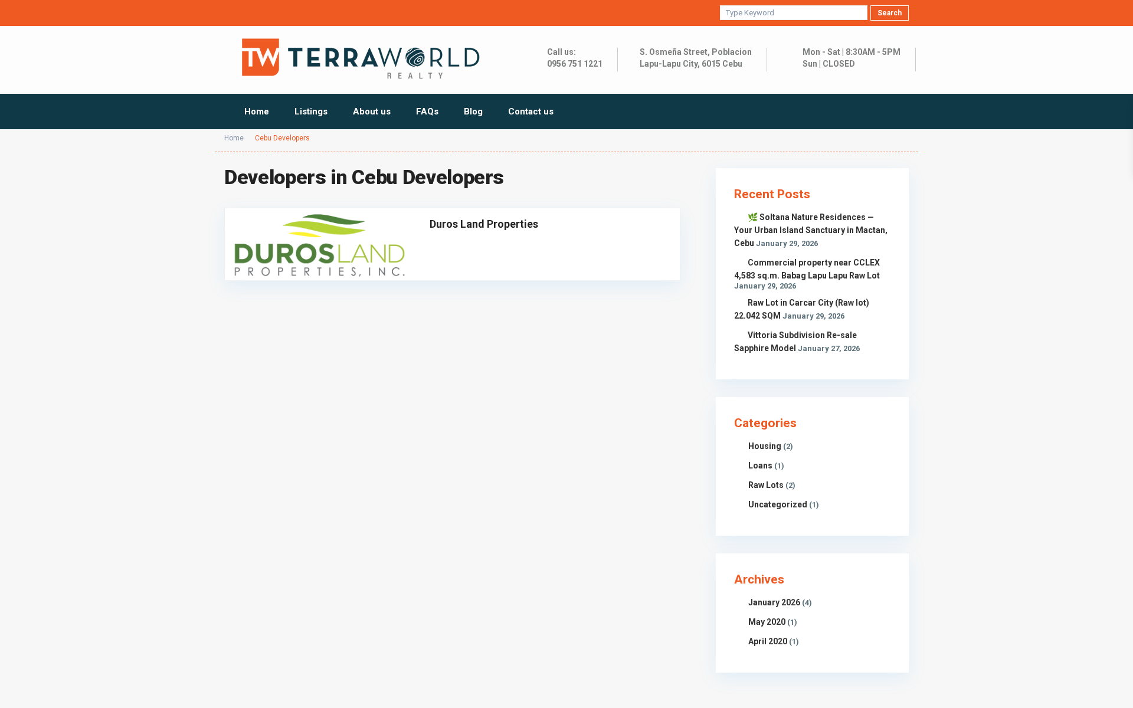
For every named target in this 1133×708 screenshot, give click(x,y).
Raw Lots (766, 485)
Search (889, 13)
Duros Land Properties (484, 224)
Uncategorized (777, 504)
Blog (473, 111)
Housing (764, 446)
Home (256, 111)
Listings (311, 111)
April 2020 (767, 641)
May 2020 (766, 622)
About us (372, 111)
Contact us (531, 111)
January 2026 (774, 602)
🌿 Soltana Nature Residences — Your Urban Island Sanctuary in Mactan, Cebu (811, 230)
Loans (760, 465)
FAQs (427, 111)
